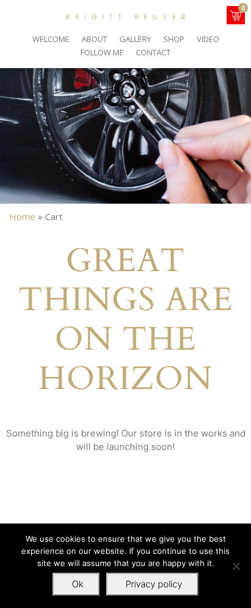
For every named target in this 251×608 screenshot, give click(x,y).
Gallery (135, 38)
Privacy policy (153, 584)
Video (208, 38)
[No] (236, 566)
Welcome (50, 38)
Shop (174, 38)
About (94, 38)
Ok (77, 584)
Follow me (102, 52)
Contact (153, 52)
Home (22, 216)
